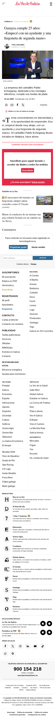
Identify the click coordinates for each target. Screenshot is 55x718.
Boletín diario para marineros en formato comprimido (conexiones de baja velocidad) (29, 548)
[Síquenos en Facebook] (5, 646)
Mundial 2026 (8, 452)
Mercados (34, 441)
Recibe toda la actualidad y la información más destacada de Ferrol (32, 578)
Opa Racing (7, 464)
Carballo (34, 293)
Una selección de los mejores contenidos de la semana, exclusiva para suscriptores (31, 518)
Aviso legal (11, 712)
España (5, 398)
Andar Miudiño (9, 473)
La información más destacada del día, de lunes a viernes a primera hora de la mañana (32, 499)
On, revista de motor (39, 458)
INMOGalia (7, 347)
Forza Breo (7, 477)
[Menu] (3, 3)
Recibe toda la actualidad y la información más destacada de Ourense (32, 609)
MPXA (21, 690)
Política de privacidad (24, 712)
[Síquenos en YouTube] (35, 646)
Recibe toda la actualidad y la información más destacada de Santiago (32, 590)
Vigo (32, 327)
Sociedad (6, 415)
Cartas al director (10, 320)
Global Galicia (36, 394)
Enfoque (34, 420)
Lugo (32, 310)
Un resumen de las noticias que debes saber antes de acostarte (30, 509)
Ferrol (32, 301)
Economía (7, 394)
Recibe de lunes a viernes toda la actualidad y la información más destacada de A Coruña (32, 569)
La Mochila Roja (37, 428)
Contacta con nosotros (12, 324)
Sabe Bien (35, 390)
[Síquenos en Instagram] (20, 646)
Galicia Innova (36, 432)
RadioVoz (8, 687)
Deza (32, 297)
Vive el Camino (37, 424)
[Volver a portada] (27, 3)
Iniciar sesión (38, 247)
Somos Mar (7, 432)
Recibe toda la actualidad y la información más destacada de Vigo (32, 599)
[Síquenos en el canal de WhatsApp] (5, 654)
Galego (33, 264)
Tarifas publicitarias (11, 335)
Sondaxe (16, 687)
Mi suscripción (9, 277)
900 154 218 (28, 669)
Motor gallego (8, 486)
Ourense (34, 314)
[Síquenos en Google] (13, 654)
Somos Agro (8, 428)
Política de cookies (41, 712)
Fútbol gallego (9, 482)
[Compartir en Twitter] (23, 105)
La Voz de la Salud (39, 385)
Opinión (6, 407)
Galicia (5, 390)
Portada (6, 385)
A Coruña (34, 275)
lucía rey (5, 207)
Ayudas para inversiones (13, 374)
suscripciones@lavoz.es (27, 675)
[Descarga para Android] (49, 623)
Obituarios (7, 437)
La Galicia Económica (12, 441)
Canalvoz (25, 687)
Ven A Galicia (36, 415)
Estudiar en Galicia (39, 398)
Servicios (6, 339)
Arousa (33, 284)
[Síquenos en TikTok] (43, 646)
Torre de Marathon (10, 456)
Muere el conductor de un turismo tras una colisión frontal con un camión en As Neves (21, 218)
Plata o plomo (36, 411)
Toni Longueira (17, 45)
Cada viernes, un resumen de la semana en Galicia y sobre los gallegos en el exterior (32, 559)
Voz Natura (33, 687)
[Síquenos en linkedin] (28, 646)
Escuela (33, 454)
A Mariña (34, 280)
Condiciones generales (17, 714)
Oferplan (6, 343)
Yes (31, 449)
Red (32, 407)
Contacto (6, 356)
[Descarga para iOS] (43, 623)
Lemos (33, 305)
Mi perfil (5, 300)
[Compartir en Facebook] (17, 105)
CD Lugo (6, 469)
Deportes (6, 411)
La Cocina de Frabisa (40, 403)
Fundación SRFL (31, 685)
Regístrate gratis (18, 247)
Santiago (34, 322)
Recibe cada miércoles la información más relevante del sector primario (31, 539)
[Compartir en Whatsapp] (6, 105)
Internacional (8, 403)
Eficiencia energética (12, 370)
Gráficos (6, 424)
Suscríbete (27, 170)
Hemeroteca (8, 285)
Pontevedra (35, 318)
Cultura (5, 420)
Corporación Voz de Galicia (14, 685)
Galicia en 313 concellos (41, 331)
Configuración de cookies (37, 714)
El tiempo (6, 445)
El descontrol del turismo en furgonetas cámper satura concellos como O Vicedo (18, 201)
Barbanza (34, 288)
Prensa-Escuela (45, 687)
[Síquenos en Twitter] (13, 646)
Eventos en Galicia (11, 352)
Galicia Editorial (31, 690)
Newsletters (7, 305)
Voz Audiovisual (44, 685)
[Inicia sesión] (50, 3)
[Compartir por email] (12, 105)
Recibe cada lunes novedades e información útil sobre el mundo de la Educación (31, 529)
